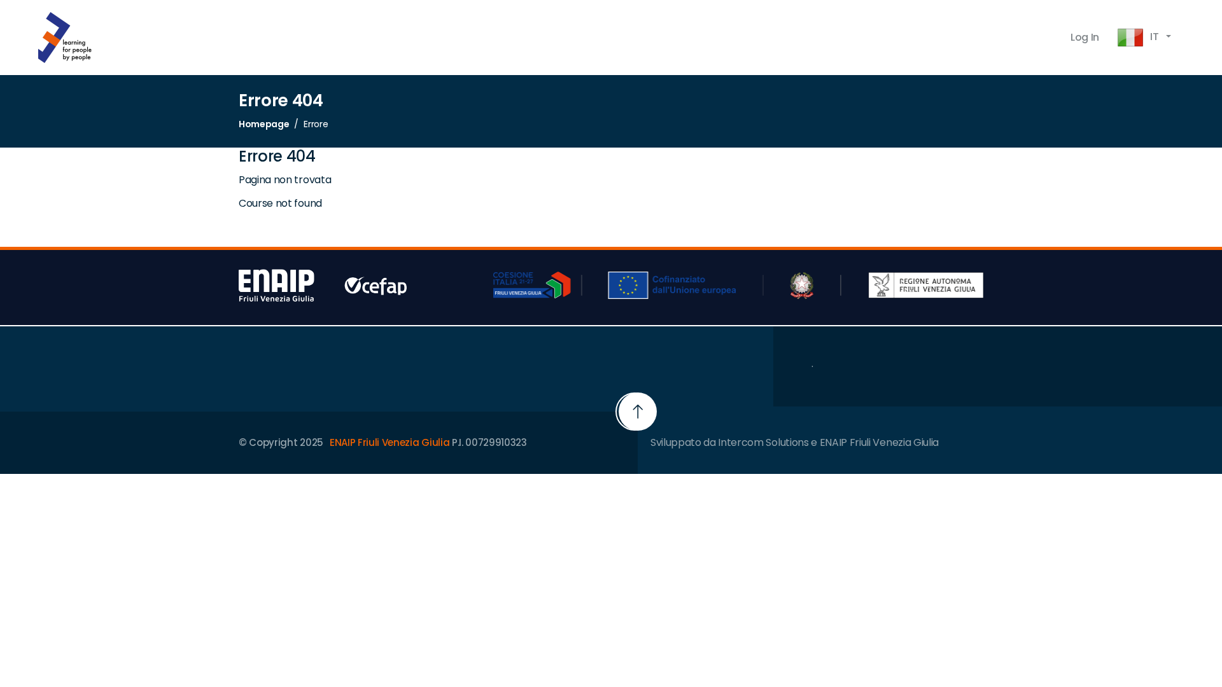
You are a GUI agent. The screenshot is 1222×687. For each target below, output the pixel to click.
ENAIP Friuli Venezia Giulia (389, 442)
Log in (1085, 37)
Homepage (264, 124)
